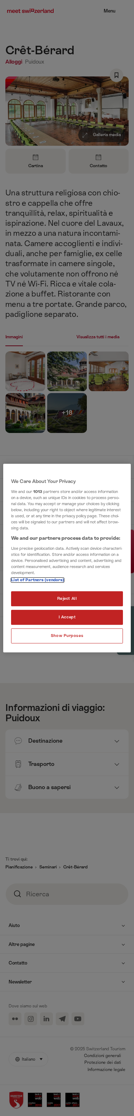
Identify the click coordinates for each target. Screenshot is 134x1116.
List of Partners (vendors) (37, 580)
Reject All (67, 598)
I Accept (67, 617)
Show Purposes (67, 635)
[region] (66, 558)
